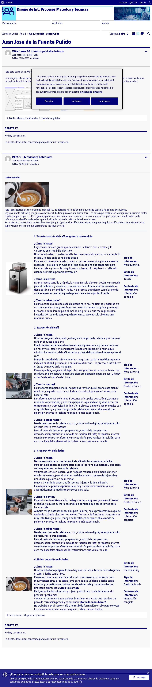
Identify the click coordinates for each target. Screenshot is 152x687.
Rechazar (77, 101)
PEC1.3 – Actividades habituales (32, 157)
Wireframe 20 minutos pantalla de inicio (38, 51)
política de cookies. (91, 91)
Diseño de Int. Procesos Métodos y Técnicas (52, 9)
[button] (133, 34)
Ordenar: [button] (117, 33)
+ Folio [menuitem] (9, 2)
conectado (33, 142)
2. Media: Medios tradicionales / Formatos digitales (33, 118)
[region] (77, 89)
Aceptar (49, 101)
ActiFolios (57, 23)
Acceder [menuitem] (123, 2)
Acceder (141, 677)
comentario (34, 58)
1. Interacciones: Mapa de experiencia (26, 615)
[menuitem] (2, 2)
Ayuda (105, 23)
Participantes (9, 23)
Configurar (104, 101)
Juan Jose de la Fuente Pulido (25, 55)
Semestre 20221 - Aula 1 (14, 33)
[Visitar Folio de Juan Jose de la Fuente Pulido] (8, 53)
